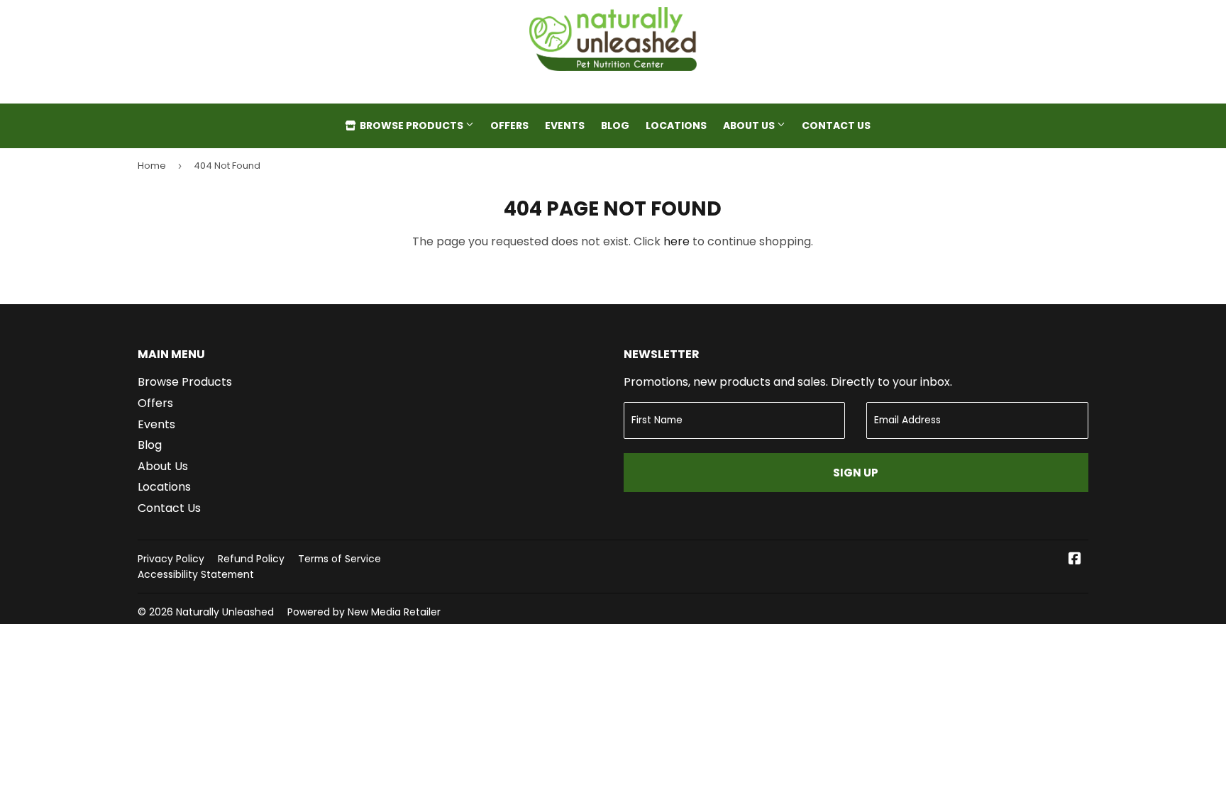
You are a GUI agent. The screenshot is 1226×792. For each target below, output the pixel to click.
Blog (615, 125)
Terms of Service (339, 559)
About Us (750, 125)
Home (152, 165)
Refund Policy (251, 559)
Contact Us (836, 125)
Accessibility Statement (196, 574)
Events (565, 125)
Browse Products (411, 125)
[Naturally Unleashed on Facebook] (1074, 560)
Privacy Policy (171, 559)
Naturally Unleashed (225, 612)
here (676, 241)
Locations (676, 125)
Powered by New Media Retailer (364, 612)
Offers (509, 125)
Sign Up (855, 472)
